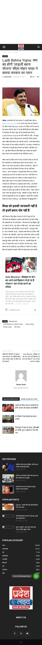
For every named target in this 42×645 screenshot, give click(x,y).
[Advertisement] (21, 22)
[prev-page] (3, 438)
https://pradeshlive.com (21, 388)
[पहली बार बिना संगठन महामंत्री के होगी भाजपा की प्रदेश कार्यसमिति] (8, 408)
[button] (4, 47)
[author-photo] (21, 381)
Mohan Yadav (7, 327)
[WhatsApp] (20, 82)
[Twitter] (10, 82)
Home (4, 53)
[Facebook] (4, 82)
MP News (17, 327)
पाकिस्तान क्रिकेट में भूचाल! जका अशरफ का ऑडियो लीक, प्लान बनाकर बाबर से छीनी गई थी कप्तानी (11, 358)
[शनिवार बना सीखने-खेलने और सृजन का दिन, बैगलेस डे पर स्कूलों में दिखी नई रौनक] (8, 478)
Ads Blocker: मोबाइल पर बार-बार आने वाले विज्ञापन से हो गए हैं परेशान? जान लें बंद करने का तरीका (31, 358)
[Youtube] (27, 633)
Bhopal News (13, 321)
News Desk (7, 77)
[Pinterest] (15, 82)
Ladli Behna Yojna (10, 123)
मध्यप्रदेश (15, 53)
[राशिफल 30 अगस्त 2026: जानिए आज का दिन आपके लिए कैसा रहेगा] (8, 467)
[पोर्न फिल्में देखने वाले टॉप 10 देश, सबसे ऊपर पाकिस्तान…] (8, 518)
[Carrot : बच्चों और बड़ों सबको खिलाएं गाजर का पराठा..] (8, 507)
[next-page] (7, 438)
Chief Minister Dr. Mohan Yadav (13, 324)
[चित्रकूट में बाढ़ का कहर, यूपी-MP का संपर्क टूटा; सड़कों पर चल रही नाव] (8, 430)
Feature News (29, 324)
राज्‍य (10, 53)
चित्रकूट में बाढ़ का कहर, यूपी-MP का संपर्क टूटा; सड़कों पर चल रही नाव (27, 430)
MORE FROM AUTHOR (29, 399)
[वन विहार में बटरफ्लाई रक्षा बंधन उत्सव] (8, 419)
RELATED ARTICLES (11, 399)
